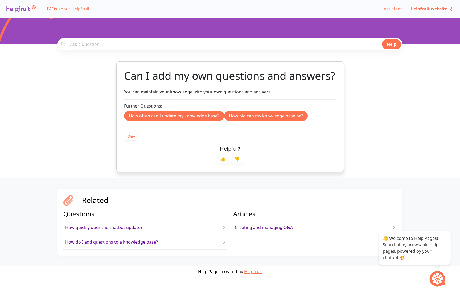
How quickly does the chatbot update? (103, 227)
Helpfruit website (428, 9)
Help (391, 44)
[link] (131, 136)
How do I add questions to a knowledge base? (111, 242)
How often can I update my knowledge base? (174, 116)
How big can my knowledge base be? (266, 116)
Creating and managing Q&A (264, 227)
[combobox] (230, 44)
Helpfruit (253, 272)
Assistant (393, 9)
